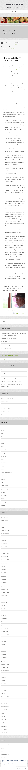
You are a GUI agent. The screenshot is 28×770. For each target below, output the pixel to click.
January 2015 (4, 586)
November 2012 (5, 667)
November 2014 (5, 592)
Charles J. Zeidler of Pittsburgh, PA (11, 69)
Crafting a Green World (7, 398)
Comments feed (5, 754)
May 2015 (3, 573)
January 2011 (4, 732)
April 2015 (3, 576)
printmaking (4, 489)
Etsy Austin (4, 405)
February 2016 (4, 543)
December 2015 (5, 550)
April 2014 (3, 615)
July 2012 (3, 677)
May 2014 (3, 612)
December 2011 (5, 696)
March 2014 (4, 618)
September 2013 (5, 635)
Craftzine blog (4, 401)
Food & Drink (4, 463)
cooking (3, 443)
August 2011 (4, 709)
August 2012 (4, 674)
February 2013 (4, 657)
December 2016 (5, 530)
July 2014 (3, 605)
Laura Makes (14, 4)
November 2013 (5, 631)
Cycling (3, 453)
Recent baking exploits (6, 348)
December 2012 (5, 664)
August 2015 (4, 563)
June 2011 (3, 716)
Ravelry (3, 414)
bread (2, 440)
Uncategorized (6, 50)
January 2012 (4, 693)
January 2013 (4, 661)
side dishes (4, 495)
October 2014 (4, 595)
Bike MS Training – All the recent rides (10, 345)
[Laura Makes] (14, 21)
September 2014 (5, 599)
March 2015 (4, 579)
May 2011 (3, 719)
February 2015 (4, 582)
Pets (2, 482)
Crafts (2, 446)
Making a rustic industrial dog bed (9, 378)
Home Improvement (6, 472)
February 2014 (4, 621)
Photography (4, 485)
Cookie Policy (4, 764)
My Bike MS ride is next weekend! (9, 341)
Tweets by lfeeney (4, 359)
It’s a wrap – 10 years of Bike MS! (9, 338)
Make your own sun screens (8, 369)
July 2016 (3, 540)
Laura (7, 44)
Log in (2, 748)
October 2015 (4, 556)
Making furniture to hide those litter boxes (11, 381)
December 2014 (5, 589)
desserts (3, 456)
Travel (2, 498)
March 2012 (4, 687)
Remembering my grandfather (12, 59)
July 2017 (3, 527)
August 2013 (4, 638)
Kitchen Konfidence (6, 408)
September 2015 (5, 559)
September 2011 (5, 706)
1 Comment (13, 48)
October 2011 (4, 703)
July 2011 (3, 713)
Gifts (2, 466)
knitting (3, 479)
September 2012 (5, 670)
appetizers (4, 427)
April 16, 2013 (16, 44)
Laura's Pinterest (5, 411)
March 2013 (4, 654)
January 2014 (4, 625)
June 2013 (3, 644)
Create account (5, 744)
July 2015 (3, 566)
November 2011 (5, 700)
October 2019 (4, 517)
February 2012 (4, 690)
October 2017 (4, 520)
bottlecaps (4, 436)
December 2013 (5, 628)
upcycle (3, 505)
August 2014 (4, 602)
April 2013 (3, 651)
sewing (3, 492)
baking (3, 430)
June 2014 (3, 608)
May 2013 (3, 648)
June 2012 (3, 680)
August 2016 (4, 537)
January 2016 (4, 546)
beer (2, 433)
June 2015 (3, 569)
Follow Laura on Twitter (10, 356)
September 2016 (5, 533)
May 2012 (3, 683)
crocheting (4, 449)
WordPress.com (5, 758)
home (2, 469)
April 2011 (3, 723)
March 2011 (4, 726)
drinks (3, 459)
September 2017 (5, 524)
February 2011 (4, 729)
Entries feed (4, 751)
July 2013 (3, 641)
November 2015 (5, 553)
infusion (3, 476)
